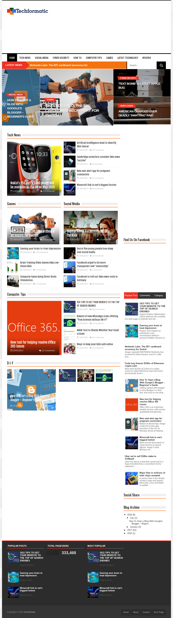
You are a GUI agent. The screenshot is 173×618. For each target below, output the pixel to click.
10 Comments (98, 150)
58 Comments (98, 189)
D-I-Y (10, 362)
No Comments (98, 284)
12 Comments (48, 350)
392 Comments (98, 309)
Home (12, 57)
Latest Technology (127, 57)
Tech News (25, 57)
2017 (130, 530)
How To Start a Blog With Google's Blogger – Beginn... (146, 522)
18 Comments (98, 256)
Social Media (41, 57)
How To (77, 57)
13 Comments (98, 178)
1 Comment (97, 270)
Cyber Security (61, 57)
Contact (146, 612)
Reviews (146, 57)
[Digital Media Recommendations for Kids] (85, 375)
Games (109, 57)
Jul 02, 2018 (18, 406)
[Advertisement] (110, 29)
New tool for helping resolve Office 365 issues (32, 344)
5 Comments (105, 239)
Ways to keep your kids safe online (95, 344)
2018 (130, 514)
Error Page (159, 612)
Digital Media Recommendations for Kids (88, 233)
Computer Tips (94, 57)
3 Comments (41, 284)
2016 (130, 533)
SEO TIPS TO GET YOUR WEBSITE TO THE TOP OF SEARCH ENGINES (31, 556)
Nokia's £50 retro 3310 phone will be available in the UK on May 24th (32, 185)
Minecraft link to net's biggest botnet (96, 185)
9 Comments (41, 270)
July (132, 518)
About (135, 612)
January (134, 527)
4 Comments (49, 191)
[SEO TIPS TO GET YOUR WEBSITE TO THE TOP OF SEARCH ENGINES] (67, 375)
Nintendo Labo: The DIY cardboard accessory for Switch (32, 233)
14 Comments (98, 323)
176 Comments (42, 252)
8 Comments (97, 164)
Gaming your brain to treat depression (40, 248)
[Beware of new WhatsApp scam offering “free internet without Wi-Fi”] (104, 375)
